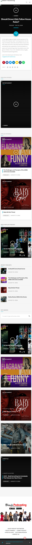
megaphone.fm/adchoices (8, 56)
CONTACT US (16, 534)
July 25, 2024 (19, 25)
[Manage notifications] (25, 538)
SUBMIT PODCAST (21, 530)
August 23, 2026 (15, 252)
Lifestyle (5, 458)
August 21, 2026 (15, 175)
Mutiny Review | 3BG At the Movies (17, 297)
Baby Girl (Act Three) (9, 212)
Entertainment (7, 83)
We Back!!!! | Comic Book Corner (14, 542)
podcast (11, 25)
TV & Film (5, 229)
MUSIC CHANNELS (10, 530)
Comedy (16, 15)
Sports (5, 165)
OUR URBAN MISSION (21, 532)
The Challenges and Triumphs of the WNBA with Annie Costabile (15, 170)
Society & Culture (8, 207)
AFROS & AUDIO (9, 532)
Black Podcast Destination (16, 528)
